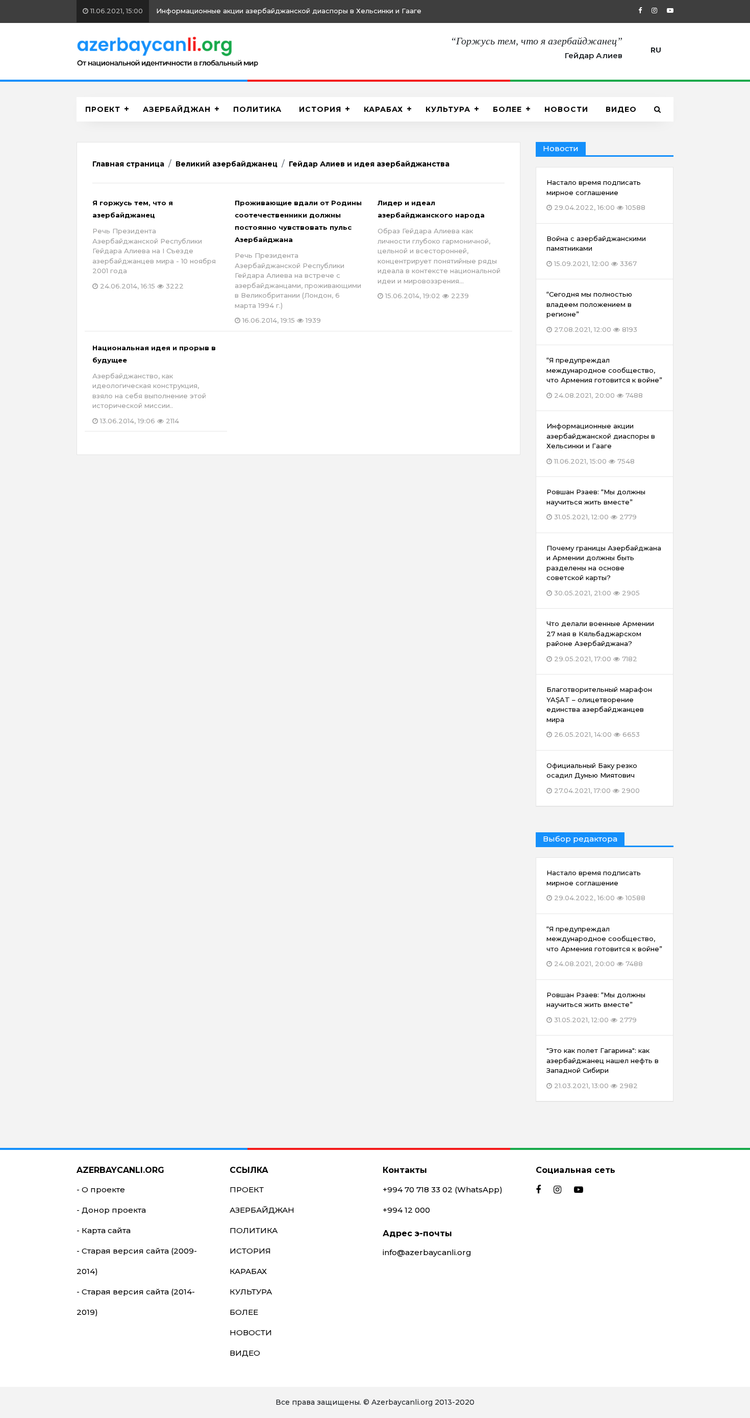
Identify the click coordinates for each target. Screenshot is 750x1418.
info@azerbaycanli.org (427, 1252)
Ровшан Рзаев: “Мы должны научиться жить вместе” (595, 1007)
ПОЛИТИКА (257, 109)
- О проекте (101, 1189)
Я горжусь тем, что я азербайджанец (154, 244)
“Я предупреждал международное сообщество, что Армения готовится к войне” (604, 946)
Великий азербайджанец (227, 164)
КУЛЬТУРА (448, 109)
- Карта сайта (104, 1230)
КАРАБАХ (383, 109)
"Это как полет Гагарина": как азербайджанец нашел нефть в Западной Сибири (602, 1068)
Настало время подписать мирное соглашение (210, 11)
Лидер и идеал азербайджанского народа (439, 249)
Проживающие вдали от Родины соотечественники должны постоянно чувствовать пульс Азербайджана (298, 261)
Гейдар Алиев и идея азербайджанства (369, 164)
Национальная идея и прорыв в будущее (154, 384)
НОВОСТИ (566, 109)
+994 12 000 (406, 1210)
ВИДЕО (621, 109)
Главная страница (128, 164)
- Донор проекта (111, 1210)
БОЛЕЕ (507, 109)
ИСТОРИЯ (320, 109)
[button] (657, 109)
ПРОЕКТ (102, 109)
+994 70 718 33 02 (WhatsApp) (443, 1189)
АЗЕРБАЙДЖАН (177, 109)
